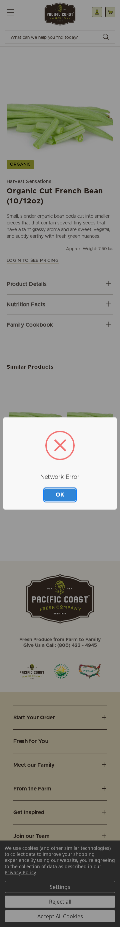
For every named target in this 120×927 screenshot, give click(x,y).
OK (60, 495)
